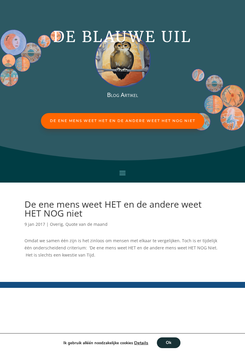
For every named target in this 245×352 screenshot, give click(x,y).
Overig (56, 224)
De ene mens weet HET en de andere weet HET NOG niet (122, 120)
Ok (169, 342)
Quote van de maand (86, 224)
